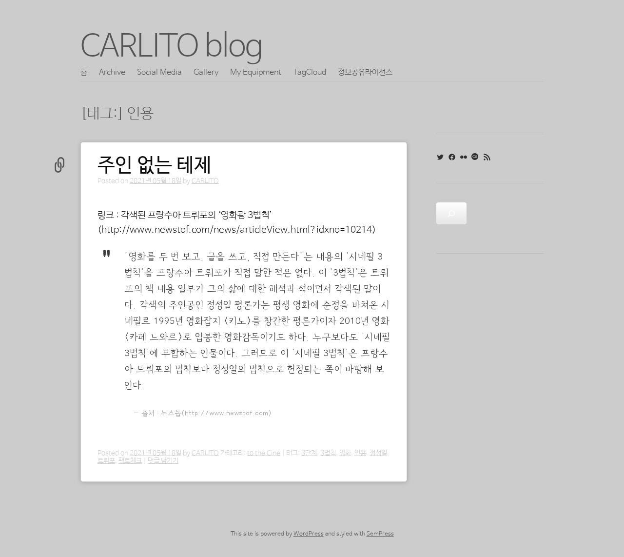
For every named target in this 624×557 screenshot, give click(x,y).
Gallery (206, 72)
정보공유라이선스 (365, 72)
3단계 (309, 453)
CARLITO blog (171, 47)
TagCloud (309, 72)
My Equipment (255, 72)
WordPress (308, 534)
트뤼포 (106, 461)
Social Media (159, 72)
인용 (360, 453)
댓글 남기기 (163, 461)
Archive (112, 72)
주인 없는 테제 (155, 166)
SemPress (380, 534)
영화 (345, 453)
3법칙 (328, 453)
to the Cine (263, 453)
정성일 (378, 453)
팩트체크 (130, 461)
